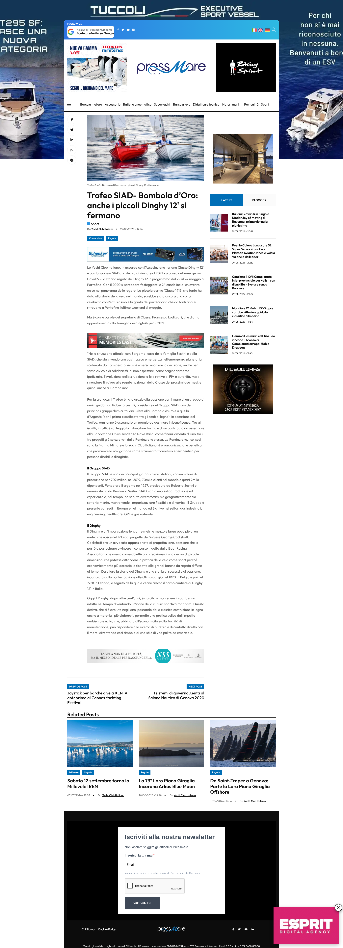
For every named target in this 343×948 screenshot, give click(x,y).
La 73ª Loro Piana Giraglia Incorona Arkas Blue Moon (167, 783)
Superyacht (162, 104)
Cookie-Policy (107, 929)
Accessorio (112, 104)
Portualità (251, 104)
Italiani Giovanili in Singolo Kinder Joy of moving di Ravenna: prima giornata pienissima (250, 219)
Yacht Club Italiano (102, 229)
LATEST (226, 200)
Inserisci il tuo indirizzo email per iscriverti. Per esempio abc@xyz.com (162, 873)
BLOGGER (259, 200)
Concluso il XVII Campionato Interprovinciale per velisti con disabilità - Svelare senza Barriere (253, 282)
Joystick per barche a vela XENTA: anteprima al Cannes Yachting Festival (97, 697)
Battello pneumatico (137, 104)
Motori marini (231, 104)
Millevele (73, 772)
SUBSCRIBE (142, 903)
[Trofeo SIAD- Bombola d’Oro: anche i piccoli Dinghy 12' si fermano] (71, 139)
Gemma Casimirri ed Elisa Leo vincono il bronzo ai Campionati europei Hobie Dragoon (253, 341)
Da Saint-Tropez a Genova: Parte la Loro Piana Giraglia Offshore (240, 786)
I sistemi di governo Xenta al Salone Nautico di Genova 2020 (176, 695)
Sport (265, 104)
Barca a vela (181, 104)
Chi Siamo (88, 929)
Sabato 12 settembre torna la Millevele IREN (98, 783)
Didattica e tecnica (206, 104)
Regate (112, 238)
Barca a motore (91, 104)
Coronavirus (95, 238)
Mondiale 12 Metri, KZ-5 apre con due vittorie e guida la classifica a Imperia (252, 312)
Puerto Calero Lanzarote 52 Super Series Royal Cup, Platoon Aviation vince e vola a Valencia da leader (253, 251)
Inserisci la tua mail (139, 855)
